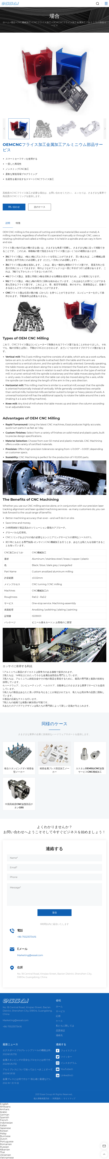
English (4, 1104)
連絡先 (59, 1035)
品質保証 (60, 1030)
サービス (60, 1011)
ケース (59, 1021)
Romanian (6, 1144)
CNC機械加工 (24, 22)
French (4, 1120)
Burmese (5, 1136)
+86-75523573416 (26, 936)
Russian (4, 1147)
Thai (2, 1152)
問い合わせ (14, 207)
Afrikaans (5, 1106)
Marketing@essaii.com (30, 955)
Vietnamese (7, 1157)
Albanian (5, 1149)
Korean (4, 1131)
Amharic (5, 1109)
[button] (104, 128)
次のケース (39, 207)
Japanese (5, 1128)
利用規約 (56, 1098)
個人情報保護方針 (42, 1098)
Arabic (3, 1112)
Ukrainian (5, 1155)
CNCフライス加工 (41, 22)
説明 (8, 223)
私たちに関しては (65, 1025)
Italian (3, 1125)
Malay (3, 1133)
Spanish (4, 1117)
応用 (58, 1016)
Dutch (3, 1139)
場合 (13, 22)
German (4, 1114)
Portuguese (6, 1141)
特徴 (18, 223)
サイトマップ (69, 1098)
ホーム (6, 22)
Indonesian (6, 1122)
